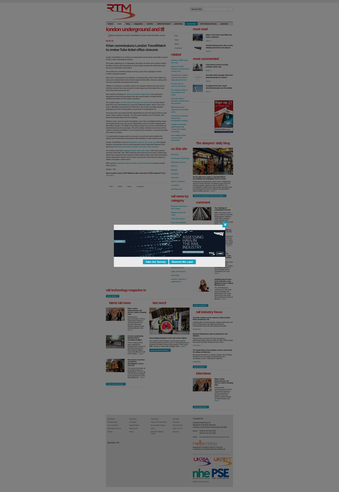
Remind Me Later (182, 261)
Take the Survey (156, 261)
